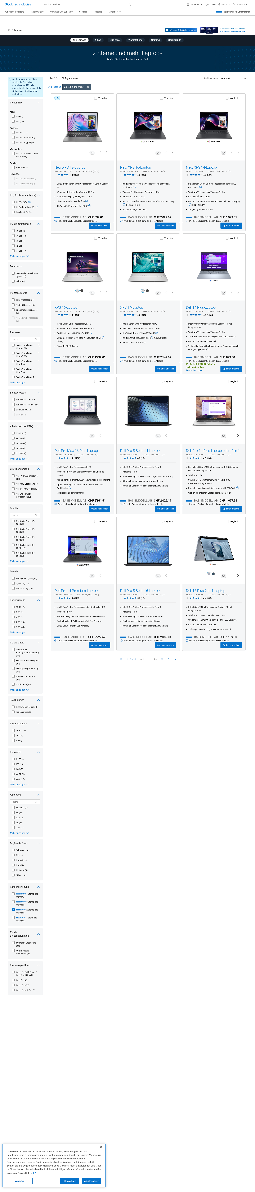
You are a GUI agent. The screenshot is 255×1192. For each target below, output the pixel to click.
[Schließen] (101, 1147)
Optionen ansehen (99, 225)
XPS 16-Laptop (65, 307)
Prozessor (15, 332)
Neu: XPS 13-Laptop (69, 167)
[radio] (77, 290)
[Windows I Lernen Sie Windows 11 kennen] (181, 30)
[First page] (121, 659)
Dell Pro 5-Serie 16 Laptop (140, 591)
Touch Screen (17, 700)
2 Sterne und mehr (73, 86)
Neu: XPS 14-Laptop (201, 167)
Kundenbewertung (19, 886)
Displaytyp (15, 752)
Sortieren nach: (211, 78)
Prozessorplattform (20, 965)
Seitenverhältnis (18, 723)
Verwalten (19, 1181)
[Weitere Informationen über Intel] (209, 29)
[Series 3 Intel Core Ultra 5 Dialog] (39, 369)
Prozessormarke (18, 293)
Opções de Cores (18, 843)
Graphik (14, 508)
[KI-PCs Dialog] (29, 202)
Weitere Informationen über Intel (233, 31)
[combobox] (87, 4)
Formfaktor (16, 266)
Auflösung (15, 794)
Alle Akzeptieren (91, 1181)
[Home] (9, 30)
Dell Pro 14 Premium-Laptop (76, 591)
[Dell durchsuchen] (129, 4)
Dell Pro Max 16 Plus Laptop (76, 451)
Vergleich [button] (102, 98)
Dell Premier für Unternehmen (237, 12)
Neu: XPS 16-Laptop (135, 167)
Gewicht (14, 571)
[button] (195, 4)
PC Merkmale (17, 642)
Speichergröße (17, 600)
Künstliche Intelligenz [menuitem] (14, 12)
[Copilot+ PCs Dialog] (35, 212)
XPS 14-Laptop (131, 307)
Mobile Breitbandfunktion (19, 934)
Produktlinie (16, 102)
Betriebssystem (18, 392)
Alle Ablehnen (70, 1181)
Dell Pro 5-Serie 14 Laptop (140, 451)
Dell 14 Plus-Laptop (201, 307)
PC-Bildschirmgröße (20, 223)
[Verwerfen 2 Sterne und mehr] (88, 87)
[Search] (36, 339)
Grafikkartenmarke (19, 468)
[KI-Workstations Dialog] (37, 207)
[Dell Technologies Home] (18, 4)
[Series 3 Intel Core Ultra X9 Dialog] (39, 345)
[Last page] (175, 659)
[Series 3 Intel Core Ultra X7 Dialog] (39, 353)
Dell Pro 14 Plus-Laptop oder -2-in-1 (213, 451)
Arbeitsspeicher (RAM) (21, 426)
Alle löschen (54, 86)
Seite (142, 659)
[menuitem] (37, 12)
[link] (210, 4)
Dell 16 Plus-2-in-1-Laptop (205, 591)
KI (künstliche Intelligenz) (23, 195)
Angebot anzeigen (194, 370)
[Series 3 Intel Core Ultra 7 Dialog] (39, 361)
